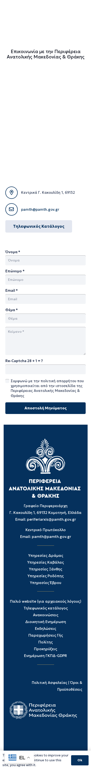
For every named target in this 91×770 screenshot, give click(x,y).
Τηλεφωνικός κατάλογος (46, 608)
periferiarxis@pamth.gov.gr (51, 519)
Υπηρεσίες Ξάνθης (45, 569)
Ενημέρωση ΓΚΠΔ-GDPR (45, 655)
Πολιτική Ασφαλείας (49, 683)
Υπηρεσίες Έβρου (45, 582)
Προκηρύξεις (45, 649)
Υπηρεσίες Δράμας (45, 555)
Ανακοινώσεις (45, 615)
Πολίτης (45, 642)
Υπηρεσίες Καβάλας (45, 562)
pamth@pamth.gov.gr (40, 209)
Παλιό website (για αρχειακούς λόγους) (45, 601)
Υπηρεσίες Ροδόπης (45, 576)
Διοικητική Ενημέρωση (45, 621)
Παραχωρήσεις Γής (45, 635)
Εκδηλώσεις (45, 628)
